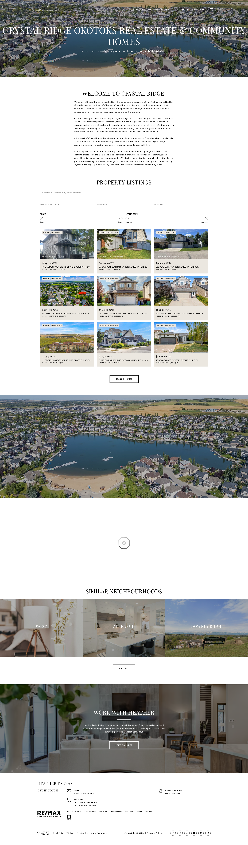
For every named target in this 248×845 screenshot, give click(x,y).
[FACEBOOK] (173, 833)
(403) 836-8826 (172, 793)
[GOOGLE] (201, 833)
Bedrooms (158, 204)
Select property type (49, 204)
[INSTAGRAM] (180, 833)
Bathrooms (102, 204)
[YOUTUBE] (194, 833)
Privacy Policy (154, 833)
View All (124, 668)
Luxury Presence (97, 833)
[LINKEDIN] (187, 833)
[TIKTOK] (208, 833)
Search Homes (124, 379)
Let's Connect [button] (124, 745)
